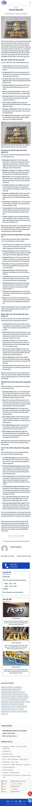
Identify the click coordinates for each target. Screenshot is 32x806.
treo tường (19, 706)
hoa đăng (25, 694)
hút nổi (8, 697)
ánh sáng (14, 711)
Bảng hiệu (4, 687)
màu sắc (12, 701)
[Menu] (30, 2)
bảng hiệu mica (18, 687)
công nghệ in (4, 694)
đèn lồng (25, 711)
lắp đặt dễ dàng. (5, 701)
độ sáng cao (4, 713)
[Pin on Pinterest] (20, 536)
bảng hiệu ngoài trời (6, 689)
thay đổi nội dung (5, 704)
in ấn (6, 699)
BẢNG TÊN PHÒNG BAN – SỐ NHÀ (12, 756)
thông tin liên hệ (13, 704)
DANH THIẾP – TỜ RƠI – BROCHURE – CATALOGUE (16, 764)
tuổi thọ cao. (15, 709)
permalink (26, 541)
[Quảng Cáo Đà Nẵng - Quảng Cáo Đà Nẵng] (5, 2)
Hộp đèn (20, 697)
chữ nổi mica (21, 692)
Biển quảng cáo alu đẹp (7, 556)
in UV (3, 699)
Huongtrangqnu (23, 13)
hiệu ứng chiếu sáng (17, 694)
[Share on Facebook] (12, 536)
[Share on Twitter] (14, 536)
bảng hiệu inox (10, 687)
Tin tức (16, 7)
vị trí (10, 711)
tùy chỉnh (21, 709)
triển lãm (24, 706)
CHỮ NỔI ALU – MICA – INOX (10, 762)
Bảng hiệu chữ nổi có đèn (24, 556)
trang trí (13, 706)
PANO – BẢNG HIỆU (8, 770)
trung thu (3, 709)
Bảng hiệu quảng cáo (16, 689)
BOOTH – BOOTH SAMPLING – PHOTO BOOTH (15, 759)
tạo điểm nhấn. (5, 711)
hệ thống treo (14, 697)
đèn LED (20, 711)
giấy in (10, 694)
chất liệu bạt (14, 692)
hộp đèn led (25, 697)
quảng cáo (17, 701)
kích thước (11, 699)
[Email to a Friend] (17, 536)
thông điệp (21, 704)
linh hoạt (16, 699)
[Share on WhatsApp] (9, 536)
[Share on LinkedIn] (23, 536)
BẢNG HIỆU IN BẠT (8, 754)
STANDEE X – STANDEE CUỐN (11, 773)
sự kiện (27, 701)
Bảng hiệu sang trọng (6, 692)
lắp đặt (24, 699)
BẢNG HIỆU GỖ (7, 751)
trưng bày (9, 709)
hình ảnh (3, 697)
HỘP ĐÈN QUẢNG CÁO (9, 767)
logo (21, 699)
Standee (23, 701)
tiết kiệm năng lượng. (6, 706)
